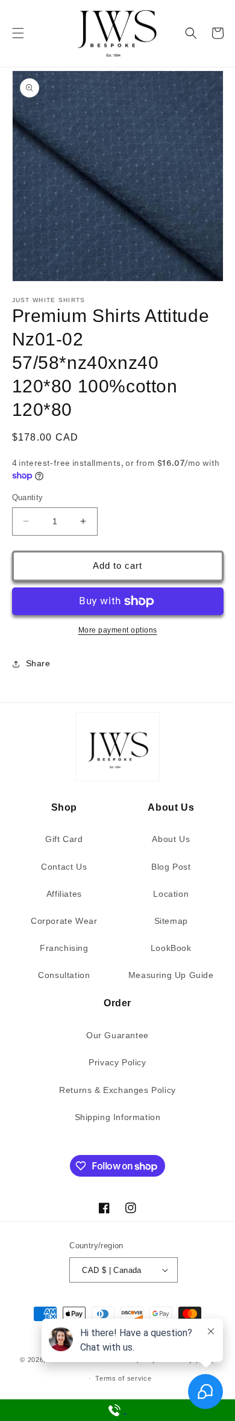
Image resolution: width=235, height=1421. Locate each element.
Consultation (64, 975)
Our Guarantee (117, 1035)
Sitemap (171, 921)
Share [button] (38, 663)
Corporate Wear (64, 921)
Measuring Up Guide (171, 975)
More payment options (117, 630)
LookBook (171, 948)
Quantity (27, 497)
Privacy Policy (117, 1062)
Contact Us (64, 866)
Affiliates (64, 894)
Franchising (64, 948)
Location (171, 894)
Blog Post (170, 866)
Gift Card (64, 839)
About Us (171, 839)
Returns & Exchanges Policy (117, 1090)
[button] (18, 33)
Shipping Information (118, 1117)
